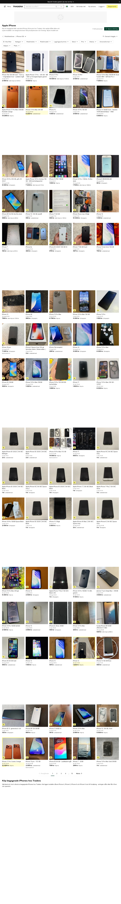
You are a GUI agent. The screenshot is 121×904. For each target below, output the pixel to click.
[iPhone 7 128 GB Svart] (84, 234)
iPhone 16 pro (6, 347)
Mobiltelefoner (9, 36)
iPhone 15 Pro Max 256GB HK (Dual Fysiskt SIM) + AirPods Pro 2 (108, 75)
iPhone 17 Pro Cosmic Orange (11, 761)
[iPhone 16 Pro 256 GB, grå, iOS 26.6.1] (13, 166)
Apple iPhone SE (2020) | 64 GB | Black (36, 452)
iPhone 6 (68, 784)
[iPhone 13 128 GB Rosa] (108, 648)
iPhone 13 (5, 314)
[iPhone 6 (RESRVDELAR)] (108, 166)
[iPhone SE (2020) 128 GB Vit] (60, 234)
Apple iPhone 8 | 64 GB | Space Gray (107, 522)
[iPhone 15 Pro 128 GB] (84, 97)
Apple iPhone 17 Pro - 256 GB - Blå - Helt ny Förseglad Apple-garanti (37, 75)
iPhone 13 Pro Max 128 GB (81, 314)
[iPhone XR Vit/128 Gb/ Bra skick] (13, 201)
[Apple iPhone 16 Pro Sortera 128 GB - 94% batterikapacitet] (37, 166)
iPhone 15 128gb (54, 521)
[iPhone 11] (84, 369)
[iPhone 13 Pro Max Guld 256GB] (108, 748)
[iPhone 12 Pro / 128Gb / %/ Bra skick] (84, 166)
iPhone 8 (74, 784)
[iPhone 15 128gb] (60, 508)
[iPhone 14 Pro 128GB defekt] (13, 613)
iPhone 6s (29, 247)
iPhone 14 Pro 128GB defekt (11, 626)
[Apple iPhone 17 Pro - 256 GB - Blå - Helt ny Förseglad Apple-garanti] (37, 62)
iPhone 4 (61, 784)
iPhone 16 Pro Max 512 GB (57, 451)
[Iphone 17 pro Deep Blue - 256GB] (108, 578)
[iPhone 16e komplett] (60, 334)
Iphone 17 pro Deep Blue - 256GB (107, 591)
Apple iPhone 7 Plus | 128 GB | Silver (106, 487)
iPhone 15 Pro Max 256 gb (10, 591)
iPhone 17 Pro (53, 75)
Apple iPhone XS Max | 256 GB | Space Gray (83, 522)
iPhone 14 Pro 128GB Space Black (13, 521)
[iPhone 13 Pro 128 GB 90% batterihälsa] (60, 369)
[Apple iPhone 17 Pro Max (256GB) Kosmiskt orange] (13, 97)
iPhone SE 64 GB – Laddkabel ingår (60, 761)
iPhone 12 (76, 661)
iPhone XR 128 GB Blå (32, 728)
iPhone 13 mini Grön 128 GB (105, 247)
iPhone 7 (5, 247)
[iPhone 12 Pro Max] (84, 613)
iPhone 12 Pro (101, 314)
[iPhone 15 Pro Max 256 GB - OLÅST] (108, 369)
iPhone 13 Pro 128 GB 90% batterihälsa (57, 383)
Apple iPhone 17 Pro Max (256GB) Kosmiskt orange (13, 110)
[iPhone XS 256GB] (13, 369)
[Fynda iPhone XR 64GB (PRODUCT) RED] (108, 613)
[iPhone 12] (84, 648)
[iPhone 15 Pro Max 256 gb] (13, 578)
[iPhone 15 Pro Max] (60, 301)
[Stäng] (119, 2)
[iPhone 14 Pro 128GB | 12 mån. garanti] (84, 578)
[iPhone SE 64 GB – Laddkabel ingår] (60, 748)
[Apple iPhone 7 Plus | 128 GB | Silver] (108, 474)
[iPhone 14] (108, 201)
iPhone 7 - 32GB (78, 761)
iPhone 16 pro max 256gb (81, 214)
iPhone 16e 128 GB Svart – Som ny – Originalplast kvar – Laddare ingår (13, 75)
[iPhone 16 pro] (13, 334)
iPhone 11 (76, 382)
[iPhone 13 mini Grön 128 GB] (108, 234)
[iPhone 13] (13, 301)
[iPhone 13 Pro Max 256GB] (37, 369)
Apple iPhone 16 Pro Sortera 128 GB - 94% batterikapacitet (36, 180)
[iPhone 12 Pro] (108, 301)
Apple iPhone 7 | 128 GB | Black (83, 486)
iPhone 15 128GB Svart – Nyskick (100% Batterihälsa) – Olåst (107, 110)
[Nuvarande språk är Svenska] (67, 6)
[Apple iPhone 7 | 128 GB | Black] (84, 474)
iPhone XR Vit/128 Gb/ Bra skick (12, 214)
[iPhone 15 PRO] (84, 62)
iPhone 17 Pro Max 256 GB (34, 109)
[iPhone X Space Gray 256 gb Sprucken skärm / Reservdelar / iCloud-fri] (37, 334)
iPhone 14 (100, 214)
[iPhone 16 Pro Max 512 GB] (60, 439)
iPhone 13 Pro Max (79, 728)
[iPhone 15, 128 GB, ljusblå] (37, 201)
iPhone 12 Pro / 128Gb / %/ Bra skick (82, 180)
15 (72, 773)
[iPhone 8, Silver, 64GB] (60, 613)
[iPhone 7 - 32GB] (84, 748)
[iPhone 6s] (37, 234)
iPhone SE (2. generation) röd (11, 728)
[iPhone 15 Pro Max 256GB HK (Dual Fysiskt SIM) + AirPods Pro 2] (108, 62)
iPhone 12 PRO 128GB (56, 179)
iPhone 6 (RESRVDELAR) (104, 179)
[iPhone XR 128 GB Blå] (37, 715)
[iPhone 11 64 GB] (60, 201)
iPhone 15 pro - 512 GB (33, 761)
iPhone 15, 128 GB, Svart (104, 728)
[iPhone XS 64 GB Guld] (13, 648)
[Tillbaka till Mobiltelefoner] (2, 36)
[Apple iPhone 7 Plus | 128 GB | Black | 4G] (60, 578)
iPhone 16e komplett (55, 347)
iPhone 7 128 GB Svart (80, 247)
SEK (72, 6)
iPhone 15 (52, 109)
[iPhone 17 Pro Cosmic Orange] (13, 748)
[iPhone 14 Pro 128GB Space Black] (13, 508)
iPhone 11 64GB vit (55, 728)
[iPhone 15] (60, 97)
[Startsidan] (18, 6)
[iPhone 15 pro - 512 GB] (37, 748)
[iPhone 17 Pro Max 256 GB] (37, 97)
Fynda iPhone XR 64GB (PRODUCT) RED (104, 627)
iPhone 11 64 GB (54, 214)
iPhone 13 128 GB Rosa (104, 661)
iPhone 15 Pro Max (55, 314)
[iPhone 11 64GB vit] (60, 715)
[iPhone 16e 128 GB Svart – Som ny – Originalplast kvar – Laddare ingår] (13, 62)
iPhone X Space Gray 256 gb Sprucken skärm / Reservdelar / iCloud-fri (35, 348)
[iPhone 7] (13, 234)
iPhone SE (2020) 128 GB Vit (58, 247)
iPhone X (83, 784)
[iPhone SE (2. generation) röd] (13, 715)
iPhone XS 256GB (7, 382)
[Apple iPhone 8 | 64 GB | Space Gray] (108, 508)
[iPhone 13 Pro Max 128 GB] (84, 301)
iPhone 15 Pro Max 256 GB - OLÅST (105, 383)
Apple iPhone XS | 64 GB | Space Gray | (36, 487)
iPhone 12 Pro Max (79, 626)
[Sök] (56, 6)
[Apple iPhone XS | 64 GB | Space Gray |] (37, 474)
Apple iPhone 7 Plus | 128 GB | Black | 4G (59, 592)
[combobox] (41, 6)
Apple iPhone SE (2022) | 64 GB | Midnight (12, 452)
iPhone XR (29, 314)
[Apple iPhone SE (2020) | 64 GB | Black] (37, 439)
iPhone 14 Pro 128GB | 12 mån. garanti (82, 592)
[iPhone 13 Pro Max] (84, 715)
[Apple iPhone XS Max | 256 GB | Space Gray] (84, 508)
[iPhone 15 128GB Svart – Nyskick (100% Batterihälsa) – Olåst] (108, 97)
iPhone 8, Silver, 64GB (56, 626)
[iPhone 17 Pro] (60, 62)
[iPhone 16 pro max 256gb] (84, 201)
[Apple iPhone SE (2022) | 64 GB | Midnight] (13, 439)
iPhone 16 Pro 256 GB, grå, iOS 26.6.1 (12, 180)
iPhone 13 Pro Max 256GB (34, 382)
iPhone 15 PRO (77, 75)
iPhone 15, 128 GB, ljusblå (34, 214)
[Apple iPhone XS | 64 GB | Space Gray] (108, 439)
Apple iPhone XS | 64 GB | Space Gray (107, 452)
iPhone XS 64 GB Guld (9, 661)
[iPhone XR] (37, 301)
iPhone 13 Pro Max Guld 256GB (106, 761)
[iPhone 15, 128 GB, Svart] (108, 715)
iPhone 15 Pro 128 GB (80, 109)
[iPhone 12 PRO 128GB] (60, 166)
